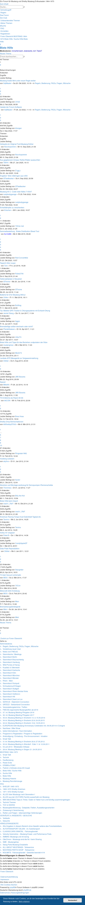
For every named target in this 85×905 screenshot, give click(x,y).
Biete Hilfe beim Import (9, 501)
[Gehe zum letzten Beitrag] (20, 101)
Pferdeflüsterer (9, 329)
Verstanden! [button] (72, 900)
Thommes (7, 487)
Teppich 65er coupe (7, 263)
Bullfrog (18, 305)
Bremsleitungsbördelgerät (10, 606)
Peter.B (6, 535)
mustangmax (8, 345)
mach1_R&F (8, 503)
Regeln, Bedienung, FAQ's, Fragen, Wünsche (53, 83)
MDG (5, 577)
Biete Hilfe (6, 47)
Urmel (17, 101)
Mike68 (6, 384)
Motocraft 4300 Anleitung (10, 591)
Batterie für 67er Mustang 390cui (12, 294)
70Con (17, 585)
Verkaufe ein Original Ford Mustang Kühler (16, 144)
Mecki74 (18, 353)
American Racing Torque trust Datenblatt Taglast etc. (20, 517)
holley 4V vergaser (7, 532)
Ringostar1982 (21, 453)
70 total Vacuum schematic (10, 575)
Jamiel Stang (8, 313)
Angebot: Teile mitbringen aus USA (14, 175)
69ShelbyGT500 (9, 424)
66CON (7, 400)
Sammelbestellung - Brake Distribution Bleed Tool (19, 231)
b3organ (18, 128)
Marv (17, 601)
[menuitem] (3, 12)
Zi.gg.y (17, 170)
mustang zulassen (7, 458)
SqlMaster (7, 83)
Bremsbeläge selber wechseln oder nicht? (16, 326)
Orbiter (6, 361)
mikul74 (18, 337)
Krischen (7, 210)
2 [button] (0, 64)
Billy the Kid (20, 495)
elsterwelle (28, 51)
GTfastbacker (8, 178)
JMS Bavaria (20, 376)
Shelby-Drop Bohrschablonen (11, 421)
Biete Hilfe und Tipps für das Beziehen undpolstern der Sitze (23, 342)
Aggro (17, 321)
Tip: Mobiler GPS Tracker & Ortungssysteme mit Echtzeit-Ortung (25, 310)
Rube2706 (19, 273)
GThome (6, 281)
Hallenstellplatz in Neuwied (11, 279)
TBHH (5, 162)
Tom (6, 265)
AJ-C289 (7, 234)
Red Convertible (21, 257)
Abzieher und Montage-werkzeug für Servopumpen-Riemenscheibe (26, 485)
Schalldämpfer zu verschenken (12, 207)
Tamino (6, 519)
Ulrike (5, 297)
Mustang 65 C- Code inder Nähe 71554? (16, 191)
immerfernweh (17, 51)
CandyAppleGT (21, 543)
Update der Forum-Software (11, 107)
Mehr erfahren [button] (24, 901)
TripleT (39, 51)
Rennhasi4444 (10, 146)
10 (1, 445)
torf (34, 51)
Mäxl (5, 609)
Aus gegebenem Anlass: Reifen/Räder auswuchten (20, 160)
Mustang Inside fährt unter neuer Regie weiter (18, 80)
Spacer (3, 382)
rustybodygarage (9, 194)
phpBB (12, 887)
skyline (6, 461)
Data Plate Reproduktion (9, 548)
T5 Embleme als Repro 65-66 (11, 398)
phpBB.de (27, 890)
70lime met (19, 226)
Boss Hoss (19, 416)
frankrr (17, 479)
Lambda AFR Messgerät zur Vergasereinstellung (19, 358)
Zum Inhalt (4, 4)
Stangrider (19, 569)
